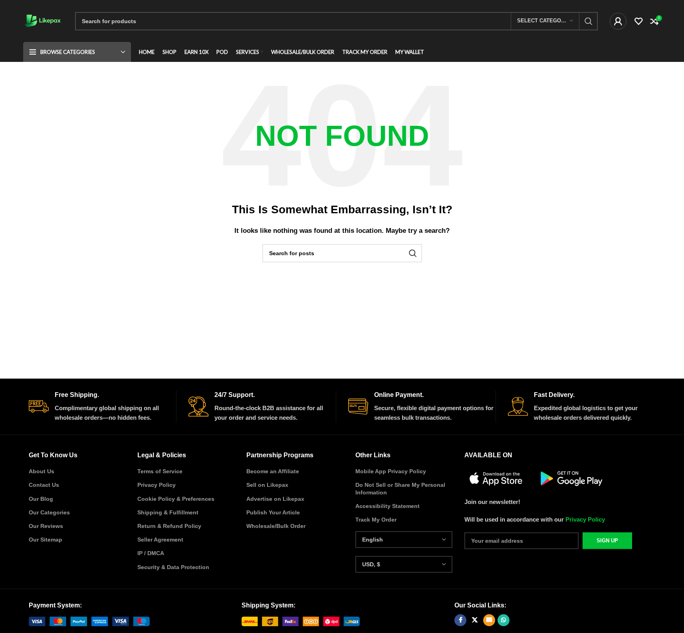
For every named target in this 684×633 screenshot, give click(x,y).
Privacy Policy (156, 485)
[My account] (618, 21)
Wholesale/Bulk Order (275, 526)
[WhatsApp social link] (504, 620)
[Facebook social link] (460, 620)
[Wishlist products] (638, 21)
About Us (41, 471)
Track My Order (376, 519)
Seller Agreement (160, 539)
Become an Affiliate (272, 471)
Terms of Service (159, 471)
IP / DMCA (150, 553)
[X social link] (475, 620)
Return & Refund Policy (169, 526)
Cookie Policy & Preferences (175, 499)
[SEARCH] (588, 21)
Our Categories (49, 512)
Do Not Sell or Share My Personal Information (400, 488)
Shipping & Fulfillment (167, 512)
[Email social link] (489, 620)
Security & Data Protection (173, 567)
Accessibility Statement (387, 506)
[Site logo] (43, 20)
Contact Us (44, 485)
